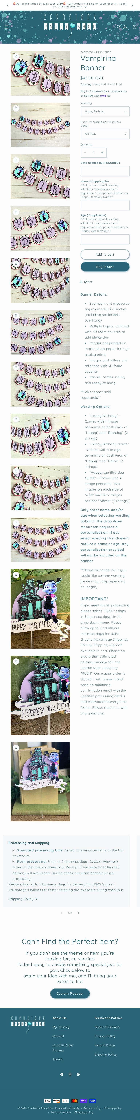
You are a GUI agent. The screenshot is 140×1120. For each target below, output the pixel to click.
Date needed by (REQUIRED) (100, 162)
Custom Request (70, 993)
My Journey (61, 1027)
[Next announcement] (132, 5)
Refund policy (92, 1108)
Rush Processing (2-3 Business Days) (101, 123)
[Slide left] (61, 913)
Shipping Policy (20, 899)
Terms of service (61, 1112)
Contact (58, 1036)
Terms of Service (107, 1027)
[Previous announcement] (8, 5)
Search (58, 1059)
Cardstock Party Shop (41, 1108)
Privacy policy (113, 1108)
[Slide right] (79, 913)
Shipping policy (84, 1112)
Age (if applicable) (105, 223)
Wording (86, 103)
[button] (6, 27)
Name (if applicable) (105, 189)
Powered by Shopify (67, 1108)
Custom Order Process (63, 1047)
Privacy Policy (105, 1036)
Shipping (86, 84)
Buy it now (105, 267)
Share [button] (88, 282)
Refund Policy (105, 1045)
